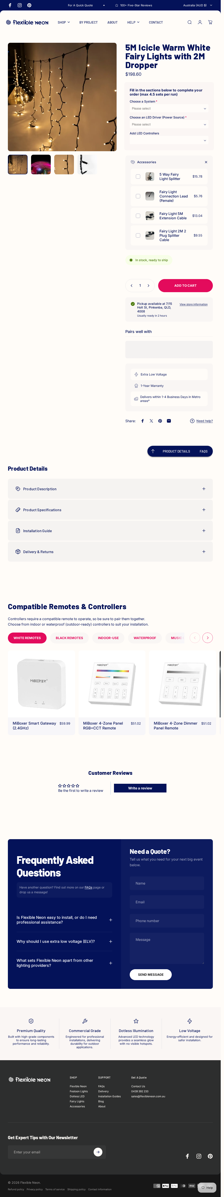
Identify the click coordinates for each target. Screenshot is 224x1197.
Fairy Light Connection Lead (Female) (173, 196)
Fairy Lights (77, 1101)
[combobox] (198, 5)
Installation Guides (109, 1096)
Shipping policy (76, 1189)
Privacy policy (35, 1189)
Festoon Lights (79, 1091)
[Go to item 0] (18, 164)
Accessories (77, 1106)
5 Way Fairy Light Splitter (169, 176)
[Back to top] (153, 451)
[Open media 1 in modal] (62, 97)
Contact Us (138, 1086)
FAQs (88, 887)
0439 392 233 (139, 1091)
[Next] (106, 104)
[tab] (27, 638)
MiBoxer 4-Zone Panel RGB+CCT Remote (103, 725)
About (101, 1106)
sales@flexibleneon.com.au (148, 1096)
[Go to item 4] (87, 164)
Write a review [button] (140, 788)
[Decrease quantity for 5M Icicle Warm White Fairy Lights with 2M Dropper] (131, 285)
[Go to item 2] (41, 164)
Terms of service (55, 1189)
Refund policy (16, 1189)
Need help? (204, 421)
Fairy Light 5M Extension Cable (173, 215)
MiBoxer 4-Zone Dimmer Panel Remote (176, 725)
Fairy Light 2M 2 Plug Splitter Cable (172, 235)
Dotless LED (77, 1096)
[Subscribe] (98, 1152)
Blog (101, 1101)
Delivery (103, 1091)
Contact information (100, 1189)
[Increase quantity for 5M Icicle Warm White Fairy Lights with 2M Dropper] (149, 285)
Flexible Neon (78, 1086)
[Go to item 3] (64, 164)
